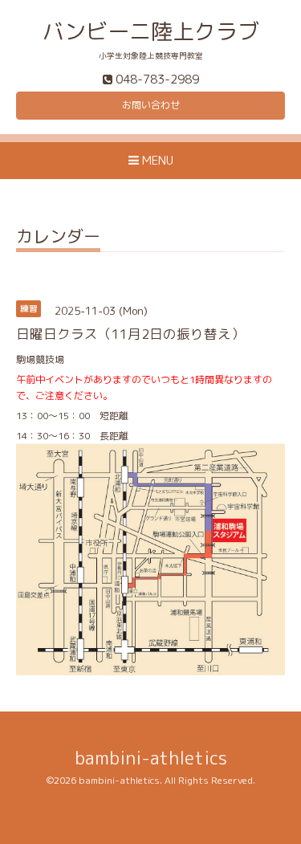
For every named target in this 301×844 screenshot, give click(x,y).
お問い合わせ (151, 105)
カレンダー (58, 238)
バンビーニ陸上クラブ (151, 31)
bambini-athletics (151, 757)
